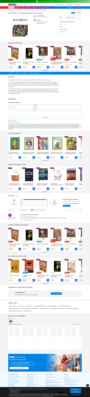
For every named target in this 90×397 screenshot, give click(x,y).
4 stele (21, 201)
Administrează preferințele (75, 394)
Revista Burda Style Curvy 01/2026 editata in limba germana (70, 153)
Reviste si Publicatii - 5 (44, 308)
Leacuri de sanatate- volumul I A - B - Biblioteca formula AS (14, 153)
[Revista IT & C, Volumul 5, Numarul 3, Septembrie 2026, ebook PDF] (43, 175)
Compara (79, 12)
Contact (47, 378)
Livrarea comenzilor (30, 378)
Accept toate (75, 389)
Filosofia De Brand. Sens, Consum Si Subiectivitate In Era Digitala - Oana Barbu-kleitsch (15, 184)
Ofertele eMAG (17, 7)
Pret (61, 24)
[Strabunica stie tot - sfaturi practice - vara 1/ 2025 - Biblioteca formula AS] (57, 143)
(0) (47, 201)
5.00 (41, 15)
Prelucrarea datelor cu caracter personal (71, 380)
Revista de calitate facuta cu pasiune (29, 214)
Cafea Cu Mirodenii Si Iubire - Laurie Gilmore (15, 63)
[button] (21, 220)
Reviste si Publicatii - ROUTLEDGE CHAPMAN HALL (30, 308)
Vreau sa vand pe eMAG (19, 368)
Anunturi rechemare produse (51, 380)
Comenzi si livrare (31, 374)
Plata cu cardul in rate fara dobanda (14, 380)
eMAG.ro (66, 374)
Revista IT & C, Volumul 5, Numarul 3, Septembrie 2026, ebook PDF (42, 184)
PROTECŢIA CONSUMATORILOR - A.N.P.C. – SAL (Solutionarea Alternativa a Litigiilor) (54, 385)
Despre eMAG (66, 377)
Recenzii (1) (24, 73)
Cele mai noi (62, 31)
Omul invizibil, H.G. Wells (14, 275)
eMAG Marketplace (30, 382)
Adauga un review (66, 205)
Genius (23, 7)
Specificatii (17, 73)
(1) (47, 199)
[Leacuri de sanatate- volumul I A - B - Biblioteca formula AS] (15, 143)
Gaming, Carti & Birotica (12, 10)
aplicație (52, 1)
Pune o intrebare (56, 293)
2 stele (21, 204)
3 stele (21, 202)
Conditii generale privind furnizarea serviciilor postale (53, 383)
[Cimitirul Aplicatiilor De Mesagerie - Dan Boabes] (29, 175)
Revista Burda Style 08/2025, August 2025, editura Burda (43, 153)
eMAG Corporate (30, 380)
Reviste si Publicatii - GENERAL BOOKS (64, 306)
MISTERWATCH (14, 120)
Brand (61, 26)
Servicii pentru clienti (13, 374)
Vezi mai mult (45, 117)
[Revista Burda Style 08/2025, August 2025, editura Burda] (43, 143)
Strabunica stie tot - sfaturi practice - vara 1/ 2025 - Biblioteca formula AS (57, 153)
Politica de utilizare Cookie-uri (69, 382)
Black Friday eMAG (11, 385)
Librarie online (20, 10)
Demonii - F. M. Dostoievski (71, 62)
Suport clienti (49, 374)
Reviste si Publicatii (31, 10)
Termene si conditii (67, 378)
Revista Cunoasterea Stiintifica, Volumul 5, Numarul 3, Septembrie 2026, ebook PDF (70, 184)
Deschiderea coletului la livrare (13, 377)
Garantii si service (11, 384)
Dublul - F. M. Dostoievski (42, 62)
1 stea (21, 206)
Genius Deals (34, 7)
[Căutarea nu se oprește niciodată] (12, 4)
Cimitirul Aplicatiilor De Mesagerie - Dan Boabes (28, 184)
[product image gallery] (20, 26)
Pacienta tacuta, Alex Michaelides (69, 276)
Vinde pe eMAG (77, 7)
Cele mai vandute (64, 29)
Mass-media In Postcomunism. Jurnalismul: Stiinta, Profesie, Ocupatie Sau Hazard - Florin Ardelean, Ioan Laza (57, 184)
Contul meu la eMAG (30, 377)
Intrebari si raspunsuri (34, 73)
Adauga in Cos (19, 67)
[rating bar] (34, 199)
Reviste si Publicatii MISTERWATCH (41, 10)
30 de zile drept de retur (12, 378)
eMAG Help (71, 7)
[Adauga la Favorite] (70, 17)
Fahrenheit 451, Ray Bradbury (27, 276)
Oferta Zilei (40, 7)
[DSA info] (21, 133)
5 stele (21, 199)
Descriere (11, 73)
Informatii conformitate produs (14, 122)
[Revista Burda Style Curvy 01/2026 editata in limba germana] (71, 143)
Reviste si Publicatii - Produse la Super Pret (56, 308)
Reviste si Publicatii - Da (27, 310)
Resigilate (45, 7)
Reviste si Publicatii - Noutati (52, 306)
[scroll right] (84, 57)
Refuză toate (75, 391)
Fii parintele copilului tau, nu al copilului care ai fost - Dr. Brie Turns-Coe (57, 63)
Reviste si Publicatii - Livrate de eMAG (15, 310)
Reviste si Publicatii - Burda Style (14, 308)
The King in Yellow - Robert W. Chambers (28, 63)
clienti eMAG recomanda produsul (40, 16)
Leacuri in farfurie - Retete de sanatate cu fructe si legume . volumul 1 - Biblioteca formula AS (28, 153)
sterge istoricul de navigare (77, 324)
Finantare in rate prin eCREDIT (13, 382)
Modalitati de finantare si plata (32, 384)
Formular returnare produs (50, 377)
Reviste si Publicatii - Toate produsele (72, 308)
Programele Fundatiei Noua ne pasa (70, 384)
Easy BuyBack (28, 7)
